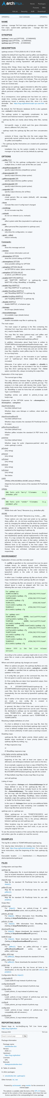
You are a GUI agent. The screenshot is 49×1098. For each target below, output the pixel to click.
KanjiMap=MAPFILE (12, 296)
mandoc (28, 1085)
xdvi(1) (41, 970)
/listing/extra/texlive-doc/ (13, 1064)
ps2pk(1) (8, 900)
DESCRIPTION (9, 48)
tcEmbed (5, 465)
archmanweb (16, 1085)
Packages (42, 4)
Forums (36, 8)
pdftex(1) (8, 892)
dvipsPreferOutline (8, 406)
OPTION (10, 256)
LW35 (4, 478)
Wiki (44, 8)
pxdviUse (5, 438)
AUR (32, 11)
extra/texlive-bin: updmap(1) (15, 1076)
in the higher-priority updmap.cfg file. (15, 754)
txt (13, 1080)
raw (16, 1080)
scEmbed (5, 459)
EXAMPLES (7, 839)
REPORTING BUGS (11, 1022)
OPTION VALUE (12, 267)
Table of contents (9, 1068)
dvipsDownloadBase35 (10, 416)
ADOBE (4, 513)
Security (24, 11)
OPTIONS (6, 156)
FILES (4, 863)
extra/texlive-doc (11, 1046)
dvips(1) (8, 884)
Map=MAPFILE (10, 285)
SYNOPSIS (7, 35)
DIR (11, 168)
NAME (5, 22)
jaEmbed (5, 448)
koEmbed (5, 470)
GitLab (15, 11)
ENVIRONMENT (9, 556)
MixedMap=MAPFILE (13, 291)
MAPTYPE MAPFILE (12, 278)
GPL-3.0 (37, 1091)
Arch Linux (12, 3)
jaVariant (5, 454)
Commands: (6, 242)
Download (42, 11)
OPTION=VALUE (12, 272)
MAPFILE (9, 302)
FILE (7, 160)
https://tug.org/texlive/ (9, 1028)
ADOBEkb (5, 508)
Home (32, 4)
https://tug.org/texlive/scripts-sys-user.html (29, 103)
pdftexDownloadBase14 (10, 427)
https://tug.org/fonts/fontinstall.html (22, 848)
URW (3, 499)
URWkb (4, 489)
